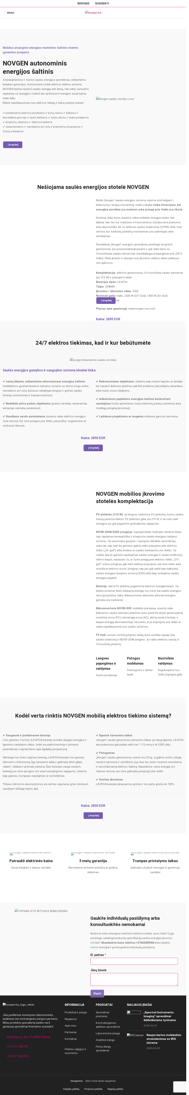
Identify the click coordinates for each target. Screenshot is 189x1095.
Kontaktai (71, 1039)
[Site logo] (93, 12)
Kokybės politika (71, 1089)
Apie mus (70, 1025)
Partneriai (70, 1032)
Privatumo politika (93, 1089)
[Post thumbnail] (134, 1019)
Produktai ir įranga (76, 1012)
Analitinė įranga (105, 1040)
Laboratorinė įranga (108, 1033)
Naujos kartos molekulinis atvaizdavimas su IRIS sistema (164, 1038)
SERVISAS (83, 3)
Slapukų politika (115, 1089)
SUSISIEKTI (102, 3)
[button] (12, 144)
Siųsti (97, 993)
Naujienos (71, 1019)
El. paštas (98, 955)
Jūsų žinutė (98, 970)
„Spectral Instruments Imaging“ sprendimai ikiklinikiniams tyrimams (160, 1016)
